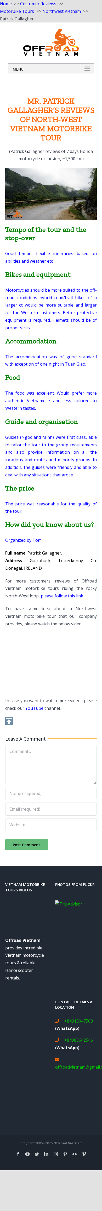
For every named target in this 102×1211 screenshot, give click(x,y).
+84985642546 (78, 1040)
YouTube (34, 708)
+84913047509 (78, 1021)
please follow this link (62, 596)
